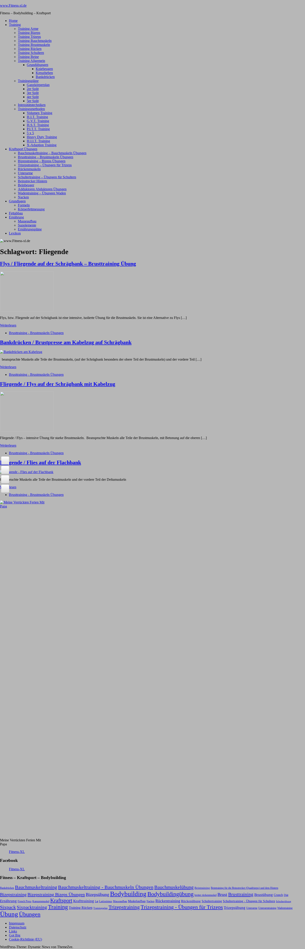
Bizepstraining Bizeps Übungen (56, 894)
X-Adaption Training (41, 145)
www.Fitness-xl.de (13, 5)
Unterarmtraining (267, 908)
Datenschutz (17, 927)
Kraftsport (61, 900)
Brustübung (263, 895)
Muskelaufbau (137, 901)
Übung (9, 914)
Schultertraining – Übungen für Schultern (47, 177)
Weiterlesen (8, 325)
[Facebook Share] (5, 460)
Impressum (16, 923)
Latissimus (105, 901)
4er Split (33, 97)
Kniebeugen (44, 69)
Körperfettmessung (31, 209)
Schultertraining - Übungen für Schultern (249, 901)
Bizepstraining (13, 894)
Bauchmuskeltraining (36, 887)
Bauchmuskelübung (174, 887)
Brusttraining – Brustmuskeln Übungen (45, 157)
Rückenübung (191, 901)
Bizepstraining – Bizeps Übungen (41, 161)
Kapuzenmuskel (40, 901)
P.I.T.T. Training (38, 129)
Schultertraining (212, 901)
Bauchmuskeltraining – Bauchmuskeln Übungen (52, 153)
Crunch (278, 895)
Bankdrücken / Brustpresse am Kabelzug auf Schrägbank (66, 342)
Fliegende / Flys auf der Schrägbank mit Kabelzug (57, 384)
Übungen (29, 914)
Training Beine (28, 57)
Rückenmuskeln (29, 169)
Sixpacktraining (32, 907)
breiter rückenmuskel (205, 895)
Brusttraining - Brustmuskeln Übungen (36, 333)
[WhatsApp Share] (5, 479)
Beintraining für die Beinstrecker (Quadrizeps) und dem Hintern (244, 888)
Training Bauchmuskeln (35, 41)
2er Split (33, 89)
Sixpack (8, 907)
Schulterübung (283, 901)
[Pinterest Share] (5, 489)
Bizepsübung (97, 894)
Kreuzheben (44, 73)
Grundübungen (37, 65)
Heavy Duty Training (42, 137)
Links (13, 931)
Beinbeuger (26, 185)
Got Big (14, 935)
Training (15, 25)
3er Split (33, 93)
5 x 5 (30, 133)
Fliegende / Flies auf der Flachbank (40, 462)
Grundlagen (17, 201)
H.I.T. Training (37, 117)
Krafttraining (83, 901)
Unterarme (25, 173)
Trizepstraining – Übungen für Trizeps (45, 165)
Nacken (23, 197)
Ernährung (16, 217)
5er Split (33, 101)
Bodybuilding (128, 893)
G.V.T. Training (38, 121)
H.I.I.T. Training (38, 141)
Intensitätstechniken (32, 105)
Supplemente (27, 225)
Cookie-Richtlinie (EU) (25, 939)
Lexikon (15, 233)
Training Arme (28, 29)
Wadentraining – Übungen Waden (42, 193)
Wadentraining (284, 908)
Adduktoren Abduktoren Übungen (42, 189)
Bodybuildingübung (170, 894)
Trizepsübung (234, 907)
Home (13, 21)
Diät (286, 895)
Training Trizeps (29, 37)
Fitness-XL (17, 852)
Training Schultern (31, 53)
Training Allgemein (31, 61)
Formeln (24, 205)
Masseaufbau (27, 221)
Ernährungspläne (30, 229)
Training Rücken (30, 49)
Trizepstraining (124, 907)
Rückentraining (167, 901)
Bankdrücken (45, 77)
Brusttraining (240, 894)
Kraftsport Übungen (23, 149)
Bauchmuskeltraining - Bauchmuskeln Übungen (105, 887)
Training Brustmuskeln (34, 45)
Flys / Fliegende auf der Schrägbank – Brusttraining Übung (68, 264)
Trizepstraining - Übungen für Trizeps (182, 907)
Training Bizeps (29, 33)
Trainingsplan (100, 908)
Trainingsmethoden (31, 109)
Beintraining (202, 887)
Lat (96, 901)
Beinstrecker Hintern (32, 181)
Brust (222, 894)
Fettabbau (16, 213)
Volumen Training (39, 113)
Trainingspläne (28, 81)
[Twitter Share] (5, 470)
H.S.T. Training (38, 125)
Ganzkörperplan (38, 85)
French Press (24, 901)
